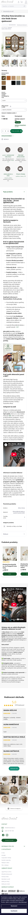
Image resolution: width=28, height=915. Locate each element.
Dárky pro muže (6, 884)
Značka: (6, 28)
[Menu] (26, 2)
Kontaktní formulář (9, 840)
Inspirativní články (6, 857)
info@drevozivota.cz (10, 827)
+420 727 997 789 (9, 831)
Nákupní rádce (5, 862)
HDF (17, 327)
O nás (3, 853)
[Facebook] (3, 834)
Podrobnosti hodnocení (22, 24)
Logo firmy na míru (6, 871)
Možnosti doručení (20, 126)
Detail (9, 574)
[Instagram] (6, 834)
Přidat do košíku (15, 131)
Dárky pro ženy (5, 881)
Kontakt (4, 855)
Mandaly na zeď (6, 879)
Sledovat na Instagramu (15, 808)
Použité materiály (6, 860)
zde (10, 416)
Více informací (22, 902)
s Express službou (8, 178)
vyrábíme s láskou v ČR (21, 176)
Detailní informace (7, 135)
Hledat (24, 6)
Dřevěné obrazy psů (7, 874)
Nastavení (14, 906)
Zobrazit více (14, 768)
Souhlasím (14, 911)
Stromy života (5, 876)
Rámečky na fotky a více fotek (14, 526)
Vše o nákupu (5, 865)
